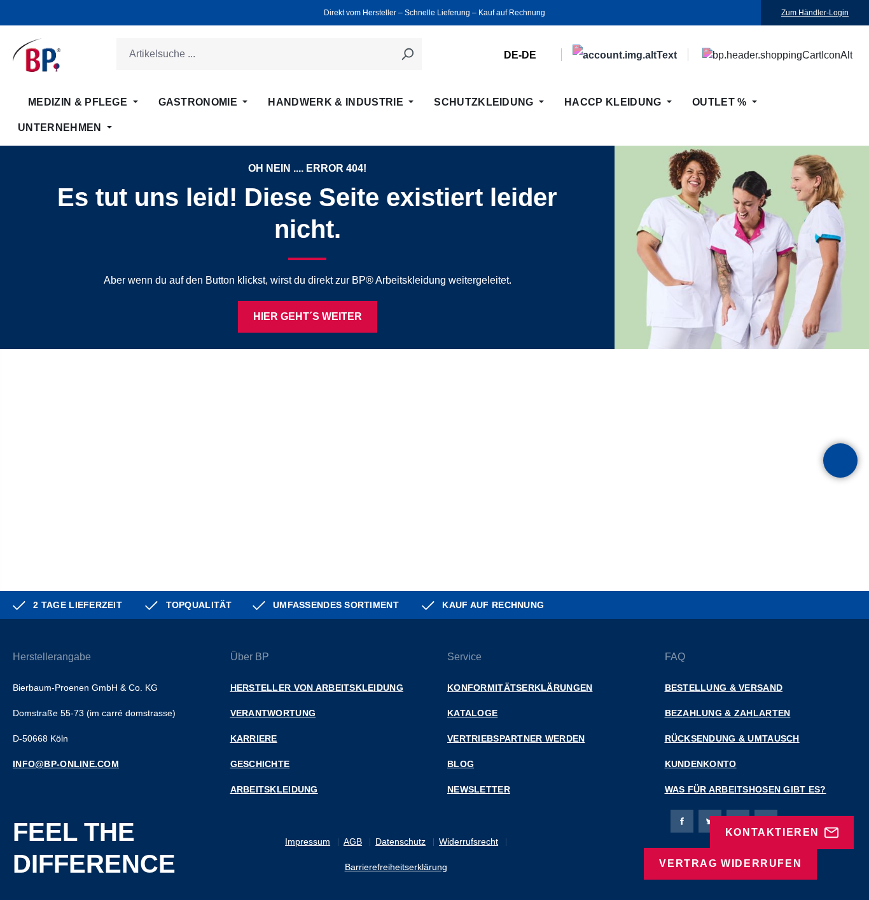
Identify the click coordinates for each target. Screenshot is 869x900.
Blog (460, 764)
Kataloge (472, 713)
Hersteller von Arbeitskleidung (316, 687)
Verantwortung (273, 713)
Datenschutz (400, 841)
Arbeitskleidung (274, 789)
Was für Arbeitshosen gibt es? (745, 789)
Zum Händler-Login (815, 12)
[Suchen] (407, 54)
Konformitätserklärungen (519, 687)
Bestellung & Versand (724, 687)
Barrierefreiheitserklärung (396, 867)
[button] (840, 460)
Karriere (253, 738)
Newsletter (478, 789)
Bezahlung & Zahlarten (728, 713)
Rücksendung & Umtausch (732, 738)
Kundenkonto (701, 764)
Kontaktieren (772, 832)
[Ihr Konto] (625, 55)
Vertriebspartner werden (516, 738)
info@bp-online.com (66, 764)
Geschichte (260, 764)
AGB (353, 841)
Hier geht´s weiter (307, 316)
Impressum (307, 841)
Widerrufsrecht (468, 841)
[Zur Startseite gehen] (36, 55)
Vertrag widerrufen (730, 863)
